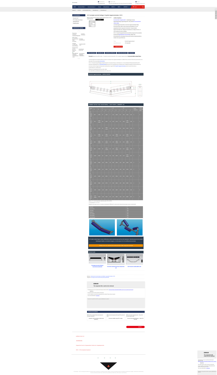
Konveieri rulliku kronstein (123, 352)
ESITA (140, 327)
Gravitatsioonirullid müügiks (105, 371)
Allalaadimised (106, 6)
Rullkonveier (120, 337)
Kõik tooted (119, 372)
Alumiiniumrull (121, 338)
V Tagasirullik (103, 10)
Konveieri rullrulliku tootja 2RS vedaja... (116, 318)
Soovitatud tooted (92, 371)
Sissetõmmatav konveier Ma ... (81, 50)
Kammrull (120, 347)
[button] (78, 31)
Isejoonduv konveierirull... (83, 34)
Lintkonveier (120, 335)
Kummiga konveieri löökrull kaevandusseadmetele (100, 277)
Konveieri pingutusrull (122, 340)
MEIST (119, 6)
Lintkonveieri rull (87, 10)
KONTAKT (125, 6)
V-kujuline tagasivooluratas (120, 66)
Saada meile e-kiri (118, 46)
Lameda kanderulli (122, 349)
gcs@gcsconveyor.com (140, 3)
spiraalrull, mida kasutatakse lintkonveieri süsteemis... (96, 319)
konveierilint (102, 61)
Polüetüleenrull (121, 345)
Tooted (99, 6)
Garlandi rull (120, 342)
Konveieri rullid (81, 6)
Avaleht (74, 10)
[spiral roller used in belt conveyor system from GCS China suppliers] (96, 315)
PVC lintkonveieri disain (78, 19)
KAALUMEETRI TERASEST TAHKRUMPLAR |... (82, 54)
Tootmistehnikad (102, 64)
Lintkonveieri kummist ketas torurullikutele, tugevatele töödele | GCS (103, 276)
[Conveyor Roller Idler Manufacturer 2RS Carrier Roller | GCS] (116, 315)
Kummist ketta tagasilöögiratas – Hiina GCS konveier (135, 319)
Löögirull (120, 344)
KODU (74, 6)
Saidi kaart (98, 371)
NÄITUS (112, 6)
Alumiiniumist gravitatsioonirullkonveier (109, 372)
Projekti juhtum (76, 23)
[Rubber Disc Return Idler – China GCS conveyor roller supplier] (135, 315)
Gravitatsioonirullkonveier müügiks (127, 371)
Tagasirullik (95, 10)
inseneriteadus (124, 372)
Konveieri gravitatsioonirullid (116, 371)
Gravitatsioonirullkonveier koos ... (83, 45)
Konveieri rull (75, 18)
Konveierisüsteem (91, 6)
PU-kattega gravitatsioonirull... (82, 39)
